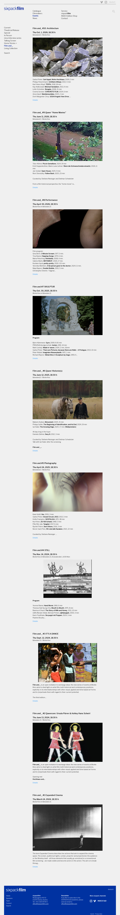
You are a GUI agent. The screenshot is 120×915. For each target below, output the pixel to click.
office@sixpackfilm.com (40, 904)
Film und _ (8, 46)
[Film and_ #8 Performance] (68, 228)
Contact (64, 18)
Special (7, 33)
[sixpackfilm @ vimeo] (94, 901)
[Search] (113, 11)
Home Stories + (10, 43)
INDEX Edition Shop (69, 16)
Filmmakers (37, 13)
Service (64, 11)
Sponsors (9, 898)
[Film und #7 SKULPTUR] (68, 315)
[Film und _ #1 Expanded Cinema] (68, 827)
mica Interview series (12, 38)
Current (7, 27)
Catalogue (37, 11)
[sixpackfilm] (16, 890)
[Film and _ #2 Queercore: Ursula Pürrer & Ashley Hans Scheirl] (68, 742)
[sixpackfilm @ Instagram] (105, 2)
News (35, 18)
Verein (8, 896)
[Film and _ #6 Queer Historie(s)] (68, 399)
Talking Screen (10, 40)
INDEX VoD (102, 901)
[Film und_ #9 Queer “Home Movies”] (68, 141)
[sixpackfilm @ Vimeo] (101, 2)
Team (8, 901)
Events (35, 16)
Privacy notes (98, 914)
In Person (8, 35)
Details (35, 100)
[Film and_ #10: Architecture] (68, 57)
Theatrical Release (11, 30)
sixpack (66, 13)
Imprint (8, 906)
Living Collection (10, 48)
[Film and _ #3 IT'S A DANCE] (68, 662)
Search (7, 53)
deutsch (112, 2)
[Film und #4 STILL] (68, 579)
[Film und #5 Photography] (68, 492)
